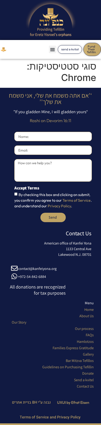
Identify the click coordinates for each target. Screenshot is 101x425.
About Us (86, 315)
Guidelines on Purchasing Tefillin (68, 367)
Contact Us (85, 386)
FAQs (90, 335)
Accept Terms (26, 188)
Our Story (19, 322)
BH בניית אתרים (25, 402)
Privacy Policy (59, 206)
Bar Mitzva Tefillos (80, 360)
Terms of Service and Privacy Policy (51, 417)
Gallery (88, 354)
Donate (88, 373)
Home (89, 309)
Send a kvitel (84, 379)
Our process (84, 328)
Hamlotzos (85, 341)
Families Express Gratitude (73, 347)
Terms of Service (76, 200)
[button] (52, 49)
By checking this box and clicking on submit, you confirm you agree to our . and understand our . (53, 200)
